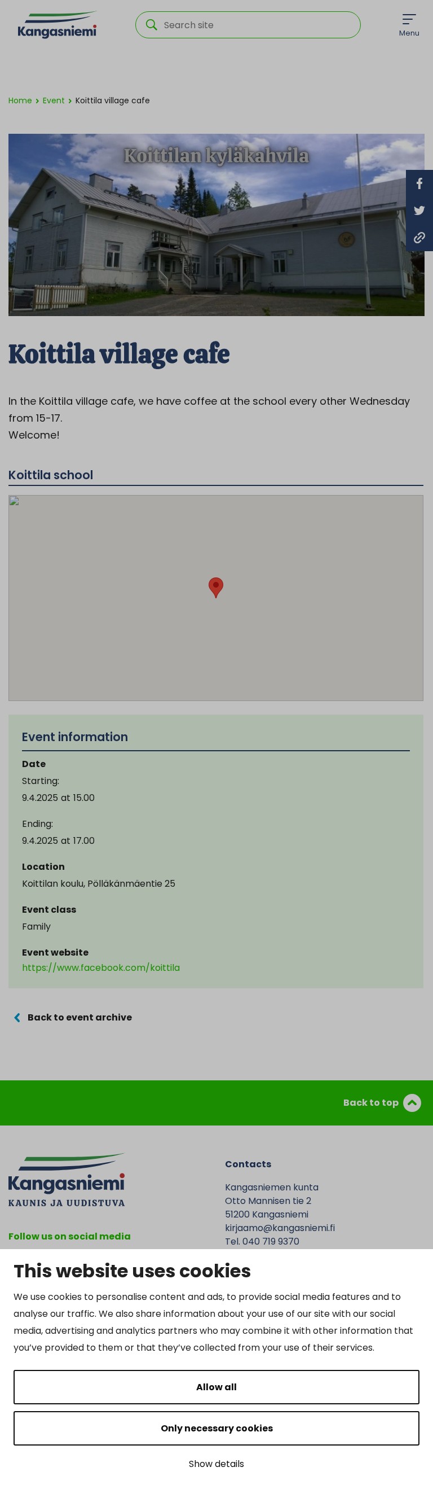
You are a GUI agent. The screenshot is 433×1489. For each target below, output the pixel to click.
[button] (216, 588)
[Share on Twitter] (419, 210)
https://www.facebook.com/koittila (101, 967)
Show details (216, 1463)
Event (54, 100)
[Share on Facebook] (419, 183)
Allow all (216, 1387)
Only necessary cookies (217, 1428)
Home (20, 100)
